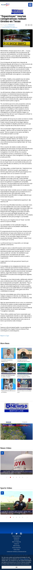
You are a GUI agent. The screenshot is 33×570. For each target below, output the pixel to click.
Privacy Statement (16, 547)
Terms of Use (16, 549)
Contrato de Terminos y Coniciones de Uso (16, 551)
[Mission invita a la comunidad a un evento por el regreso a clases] (24, 384)
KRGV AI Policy (16, 545)
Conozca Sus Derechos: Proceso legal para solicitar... (24, 376)
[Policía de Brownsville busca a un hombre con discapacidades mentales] (8, 384)
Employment (16, 538)
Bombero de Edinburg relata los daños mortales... (8, 376)
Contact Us (16, 544)
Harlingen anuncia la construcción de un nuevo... (24, 360)
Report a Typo (4, 336)
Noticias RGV (11, 24)
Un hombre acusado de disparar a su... (6, 360)
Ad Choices (16, 540)
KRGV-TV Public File (16, 542)
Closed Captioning (16, 536)
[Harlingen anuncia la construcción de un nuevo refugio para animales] (24, 353)
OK (16, 567)
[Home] (11, 5)
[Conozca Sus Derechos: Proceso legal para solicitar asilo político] (24, 368)
